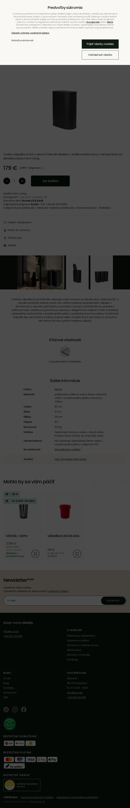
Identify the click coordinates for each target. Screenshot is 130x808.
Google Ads (93, 22)
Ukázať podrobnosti (22, 40)
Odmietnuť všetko (100, 55)
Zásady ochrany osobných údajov (30, 33)
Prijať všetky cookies (100, 44)
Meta (110, 22)
